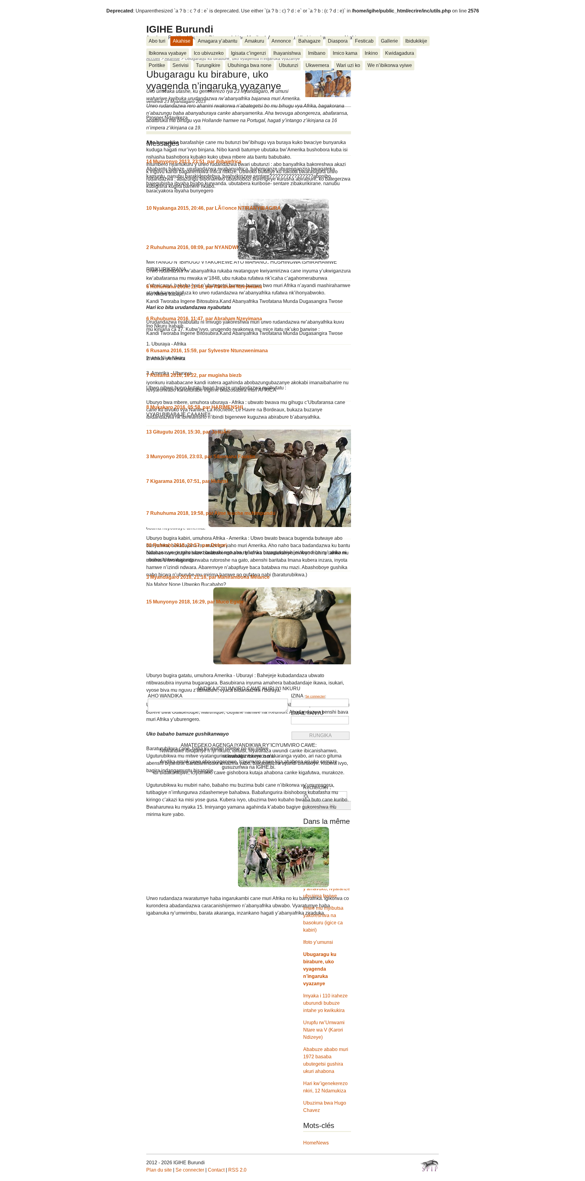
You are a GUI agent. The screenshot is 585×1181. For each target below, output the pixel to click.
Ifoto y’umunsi (318, 942)
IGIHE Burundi (179, 29)
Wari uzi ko (348, 65)
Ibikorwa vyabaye (167, 53)
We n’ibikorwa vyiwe (389, 65)
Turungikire (208, 65)
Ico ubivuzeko (209, 53)
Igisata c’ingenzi (248, 53)
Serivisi (180, 65)
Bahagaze (309, 41)
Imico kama (345, 53)
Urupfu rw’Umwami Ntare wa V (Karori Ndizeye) (324, 1030)
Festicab (364, 41)
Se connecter (315, 696)
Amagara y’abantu (217, 41)
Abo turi (157, 41)
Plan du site (159, 1169)
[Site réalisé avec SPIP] (429, 1165)
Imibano (316, 53)
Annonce (281, 41)
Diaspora (338, 41)
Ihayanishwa (287, 53)
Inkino (371, 53)
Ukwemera (317, 65)
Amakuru (254, 41)
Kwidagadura (399, 53)
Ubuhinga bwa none (249, 65)
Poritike (157, 65)
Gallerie (389, 41)
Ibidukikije (416, 41)
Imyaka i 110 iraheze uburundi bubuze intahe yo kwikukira (325, 1003)
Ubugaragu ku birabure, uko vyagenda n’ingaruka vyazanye (319, 969)
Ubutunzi (288, 65)
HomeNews (316, 1142)
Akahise (181, 41)
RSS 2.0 (237, 1169)
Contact (216, 1169)
